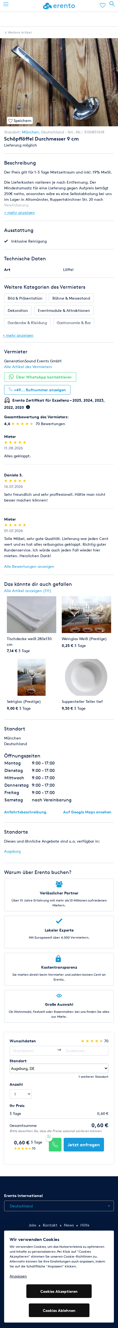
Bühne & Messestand (71, 298)
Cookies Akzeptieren (59, 1291)
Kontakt (50, 1225)
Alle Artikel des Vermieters (28, 366)
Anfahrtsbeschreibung (25, 812)
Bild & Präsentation (25, 298)
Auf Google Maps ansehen (87, 812)
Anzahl (16, 1084)
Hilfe (84, 1225)
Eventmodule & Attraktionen (64, 310)
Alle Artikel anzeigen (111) (27, 590)
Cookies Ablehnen (59, 1310)
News (69, 1225)
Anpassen (18, 1276)
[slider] (23, 423)
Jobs (32, 1225)
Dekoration (18, 310)
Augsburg (12, 851)
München (30, 132)
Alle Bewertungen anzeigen (29, 566)
